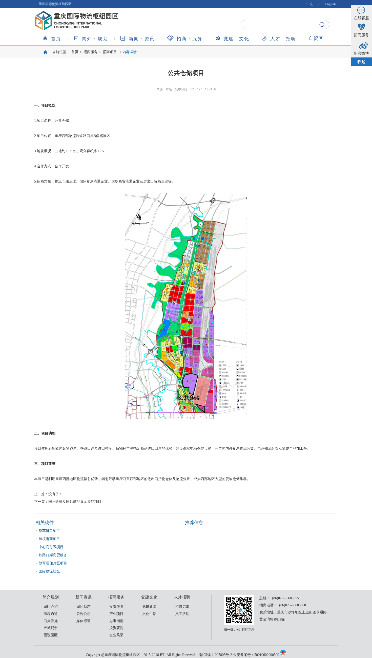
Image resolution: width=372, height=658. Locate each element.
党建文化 (236, 38)
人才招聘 (283, 38)
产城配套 (51, 628)
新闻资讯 (142, 38)
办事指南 (116, 621)
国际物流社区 (49, 571)
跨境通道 (51, 614)
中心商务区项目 (51, 547)
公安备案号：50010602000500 (256, 655)
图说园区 (51, 635)
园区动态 (83, 607)
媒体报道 (83, 621)
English (330, 4)
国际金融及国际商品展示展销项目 (74, 502)
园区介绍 (51, 607)
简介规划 (95, 38)
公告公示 (83, 614)
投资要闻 (116, 628)
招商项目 (110, 52)
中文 (309, 4)
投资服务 (116, 607)
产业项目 (116, 614)
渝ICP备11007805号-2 (215, 655)
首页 (56, 38)
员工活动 (182, 614)
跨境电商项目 (49, 539)
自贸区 (316, 38)
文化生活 (149, 614)
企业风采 (116, 635)
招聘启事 (182, 607)
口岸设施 (51, 621)
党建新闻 (149, 607)
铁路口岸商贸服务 (53, 555)
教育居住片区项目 (53, 563)
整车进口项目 (49, 531)
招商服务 (189, 38)
